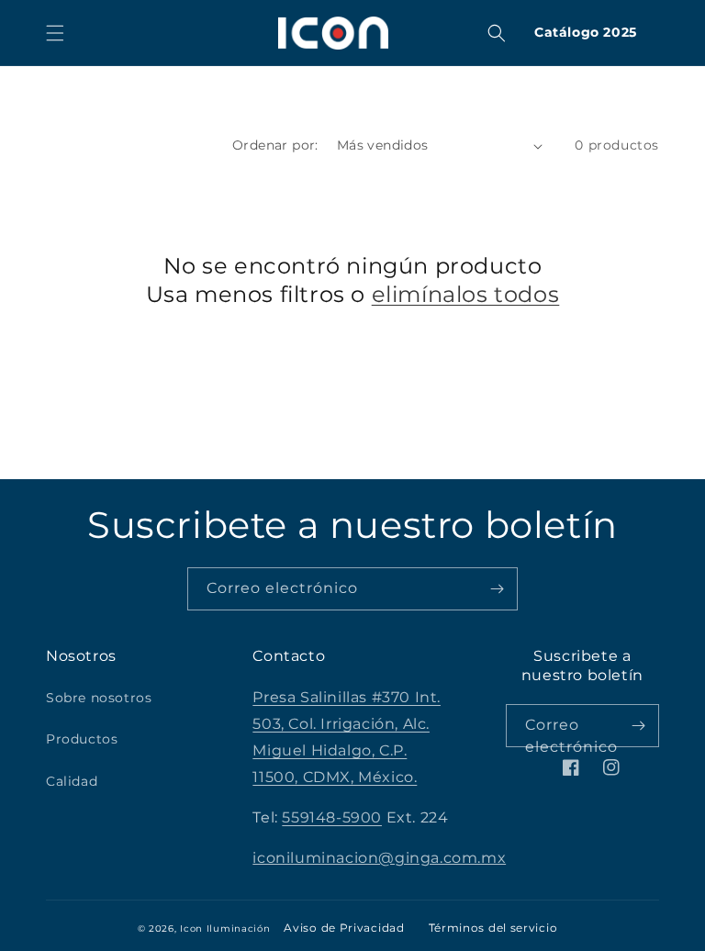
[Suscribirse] (496, 588)
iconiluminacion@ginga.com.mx (379, 858)
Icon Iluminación (225, 928)
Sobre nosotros (98, 697)
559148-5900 (332, 817)
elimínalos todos (466, 294)
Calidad (71, 781)
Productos (82, 739)
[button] (55, 33)
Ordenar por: (275, 145)
